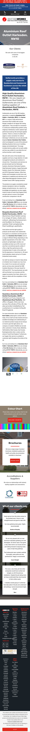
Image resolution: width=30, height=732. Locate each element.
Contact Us (15, 673)
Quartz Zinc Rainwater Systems (24, 630)
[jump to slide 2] (13, 374)
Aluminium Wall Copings (24, 650)
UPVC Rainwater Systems (24, 641)
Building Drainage (6, 672)
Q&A (15, 664)
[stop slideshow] (15, 369)
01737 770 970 (23, 22)
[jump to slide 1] (8, 374)
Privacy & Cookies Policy (15, 676)
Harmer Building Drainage (6, 677)
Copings (24, 648)
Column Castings (6, 668)
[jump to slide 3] (17, 374)
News (15, 671)
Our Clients (15, 662)
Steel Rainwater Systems (24, 624)
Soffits (24, 646)
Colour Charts (15, 420)
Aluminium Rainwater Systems (24, 614)
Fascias (24, 644)
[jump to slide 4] (21, 374)
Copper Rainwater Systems (24, 635)
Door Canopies (5, 665)
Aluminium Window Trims (5, 660)
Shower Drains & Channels (5, 687)
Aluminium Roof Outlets (6, 701)
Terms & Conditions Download (15, 685)
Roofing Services (6, 708)
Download (15, 460)
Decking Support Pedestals (5, 696)
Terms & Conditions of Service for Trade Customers (15, 693)
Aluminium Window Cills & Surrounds (24, 655)
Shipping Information (15, 681)
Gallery (15, 667)
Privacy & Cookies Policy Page (15, 721)
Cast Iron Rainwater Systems (24, 619)
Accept (15, 729)
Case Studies (15, 669)
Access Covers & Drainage (6, 682)
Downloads (15, 666)
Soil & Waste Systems (6, 692)
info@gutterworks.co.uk (8, 638)
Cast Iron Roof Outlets (6, 704)
